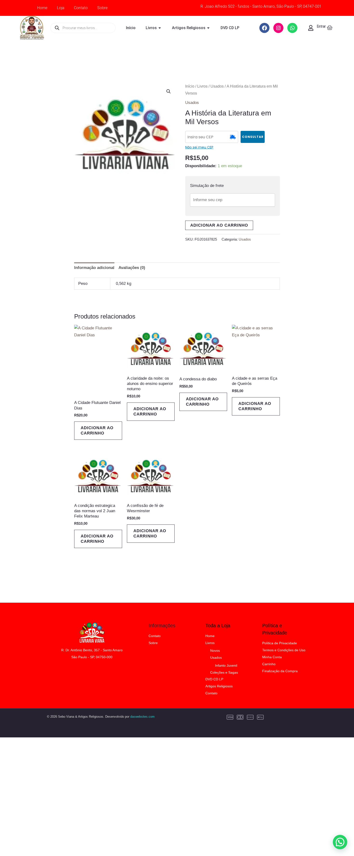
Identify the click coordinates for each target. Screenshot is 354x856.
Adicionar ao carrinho (219, 225)
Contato (81, 8)
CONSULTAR (252, 137)
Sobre (102, 8)
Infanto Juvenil (226, 665)
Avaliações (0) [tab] (131, 267)
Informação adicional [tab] (94, 267)
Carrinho (268, 664)
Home (42, 8)
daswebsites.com (142, 716)
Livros (202, 86)
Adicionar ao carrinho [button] (97, 430)
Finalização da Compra (280, 671)
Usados (217, 86)
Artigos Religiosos (219, 686)
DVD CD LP (214, 679)
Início (189, 86)
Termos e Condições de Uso (283, 650)
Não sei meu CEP (199, 147)
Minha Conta (272, 657)
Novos (215, 650)
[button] (168, 91)
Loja (60, 8)
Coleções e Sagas (224, 672)
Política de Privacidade (279, 643)
